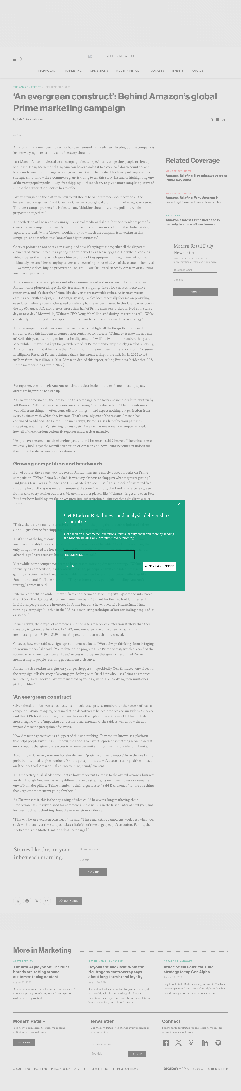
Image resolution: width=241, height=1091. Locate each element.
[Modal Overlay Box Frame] (120, 545)
